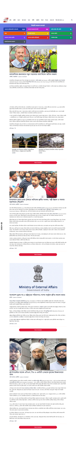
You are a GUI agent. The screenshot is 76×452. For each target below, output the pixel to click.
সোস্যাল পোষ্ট (52, 20)
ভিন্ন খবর (46, 20)
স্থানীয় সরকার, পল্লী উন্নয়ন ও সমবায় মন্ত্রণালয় (49, 209)
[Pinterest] (1, 227)
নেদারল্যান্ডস (15, 317)
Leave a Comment (22, 76)
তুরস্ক (45, 306)
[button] (71, 20)
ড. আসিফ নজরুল (38, 80)
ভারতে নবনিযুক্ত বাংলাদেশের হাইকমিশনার (18, 301)
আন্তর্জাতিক (37, 20)
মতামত (29, 20)
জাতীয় (10, 20)
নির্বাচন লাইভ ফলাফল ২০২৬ (60, 20)
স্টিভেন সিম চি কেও (32, 82)
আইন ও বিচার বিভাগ (54, 213)
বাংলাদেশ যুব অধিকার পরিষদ (30, 388)
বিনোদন (42, 20)
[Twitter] (1, 225)
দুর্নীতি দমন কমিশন (15, 382)
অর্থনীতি (33, 20)
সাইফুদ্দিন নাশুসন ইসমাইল (60, 80)
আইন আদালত (24, 20)
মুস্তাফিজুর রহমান (49, 311)
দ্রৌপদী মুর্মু (26, 302)
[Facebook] (1, 223)
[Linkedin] (1, 229)
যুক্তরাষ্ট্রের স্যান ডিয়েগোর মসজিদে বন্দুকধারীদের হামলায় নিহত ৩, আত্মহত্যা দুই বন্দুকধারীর (23, 150)
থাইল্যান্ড (42, 306)
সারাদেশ (19, 20)
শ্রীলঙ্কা (22, 317)
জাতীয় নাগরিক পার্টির (37, 380)
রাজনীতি (14, 20)
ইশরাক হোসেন (42, 208)
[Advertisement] (38, 8)
